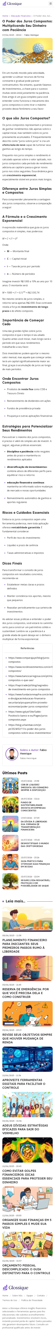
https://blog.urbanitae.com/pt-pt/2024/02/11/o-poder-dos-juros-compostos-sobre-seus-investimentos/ (29, 728)
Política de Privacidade (32, 1300)
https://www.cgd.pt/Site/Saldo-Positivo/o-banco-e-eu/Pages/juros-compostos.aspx (28, 715)
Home (5, 15)
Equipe (30, 1295)
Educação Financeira (21, 15)
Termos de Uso (9, 1300)
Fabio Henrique (31, 35)
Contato (41, 1295)
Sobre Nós (17, 1295)
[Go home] (13, 3)
